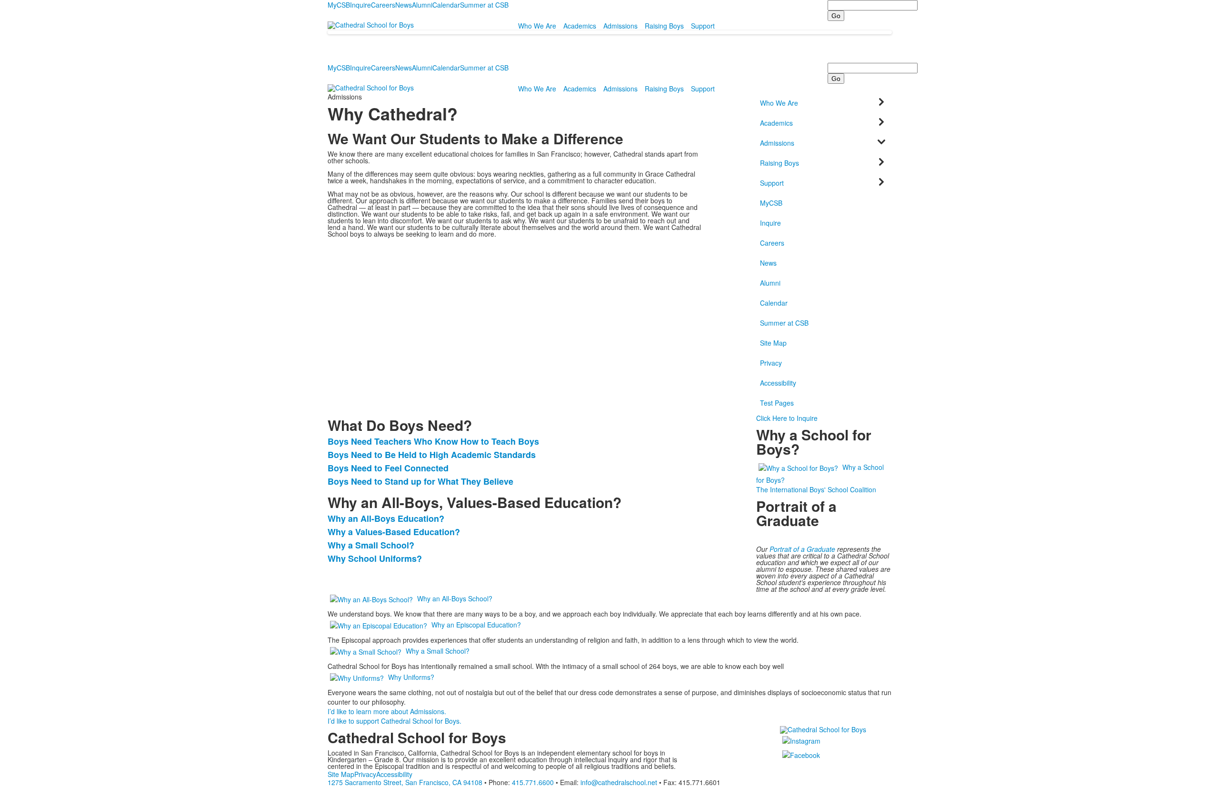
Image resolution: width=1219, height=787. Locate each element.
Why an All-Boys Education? (386, 518)
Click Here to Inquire (787, 418)
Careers (383, 5)
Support (703, 25)
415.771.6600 (533, 782)
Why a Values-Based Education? (394, 532)
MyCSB (339, 5)
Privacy (771, 363)
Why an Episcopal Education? (476, 624)
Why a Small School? (371, 545)
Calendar (446, 5)
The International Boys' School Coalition (816, 489)
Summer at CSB (484, 5)
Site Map (773, 343)
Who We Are (537, 25)
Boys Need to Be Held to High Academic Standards (432, 454)
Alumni (422, 5)
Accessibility (778, 383)
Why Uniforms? (411, 677)
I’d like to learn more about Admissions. (387, 711)
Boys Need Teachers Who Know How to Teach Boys (433, 441)
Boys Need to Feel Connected (388, 468)
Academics (579, 25)
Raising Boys (664, 25)
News (403, 5)
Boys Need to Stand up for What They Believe (420, 481)
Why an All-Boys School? (454, 598)
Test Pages (777, 403)
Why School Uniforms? (375, 558)
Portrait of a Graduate (802, 549)
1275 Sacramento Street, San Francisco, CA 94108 (405, 782)
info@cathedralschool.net (618, 782)
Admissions (620, 25)
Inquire (360, 5)
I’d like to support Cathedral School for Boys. (394, 721)
